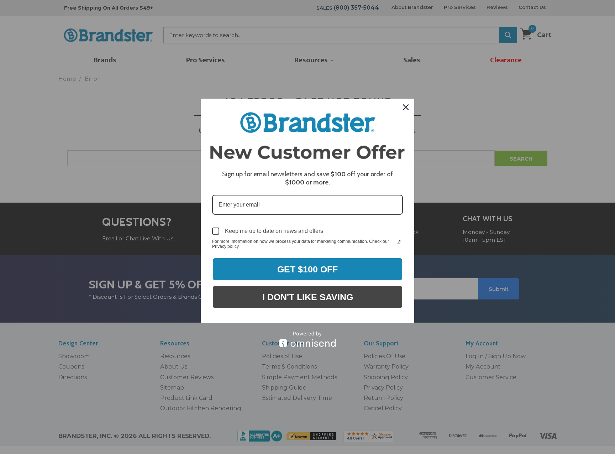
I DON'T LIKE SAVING (307, 297)
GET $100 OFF (307, 269)
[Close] (405, 107)
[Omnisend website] (307, 339)
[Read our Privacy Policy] (398, 242)
